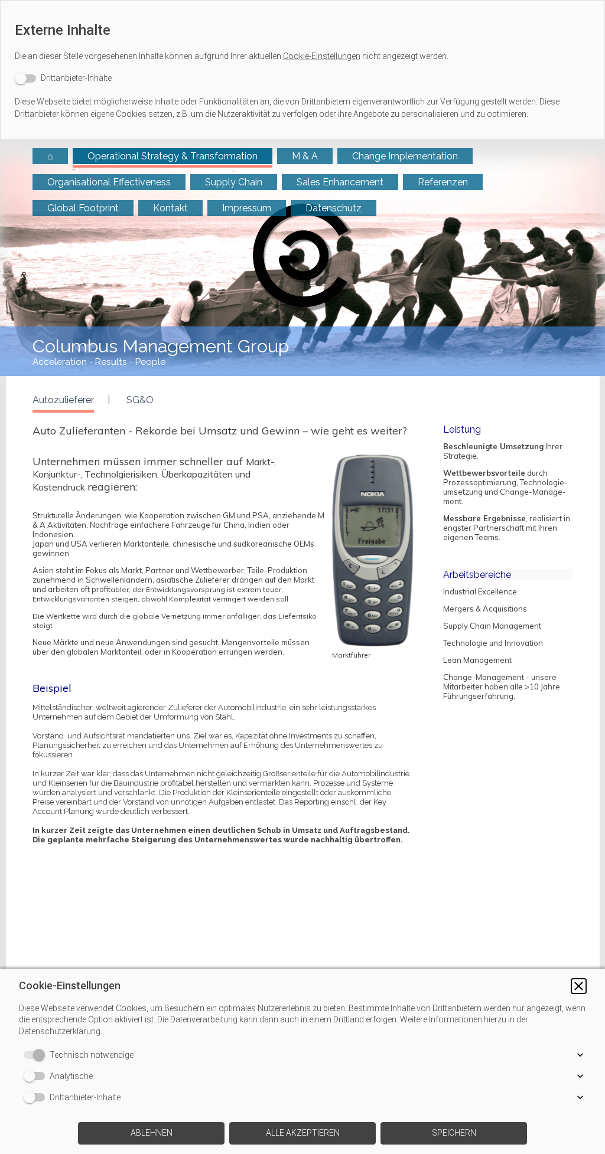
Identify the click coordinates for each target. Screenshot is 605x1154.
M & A (305, 156)
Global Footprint (83, 208)
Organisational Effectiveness (109, 182)
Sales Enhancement (340, 182)
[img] (302, 258)
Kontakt (170, 208)
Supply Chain (233, 182)
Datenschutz (333, 208)
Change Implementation (405, 156)
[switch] (63, 78)
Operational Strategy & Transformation (172, 156)
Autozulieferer (63, 400)
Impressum (246, 208)
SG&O (140, 400)
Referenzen (443, 182)
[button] (578, 986)
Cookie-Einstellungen (321, 56)
